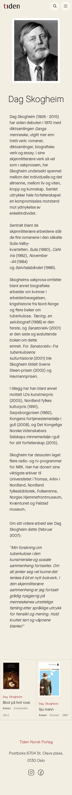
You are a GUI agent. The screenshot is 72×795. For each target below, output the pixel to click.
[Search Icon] (55, 6)
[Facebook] (40, 772)
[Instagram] (31, 772)
